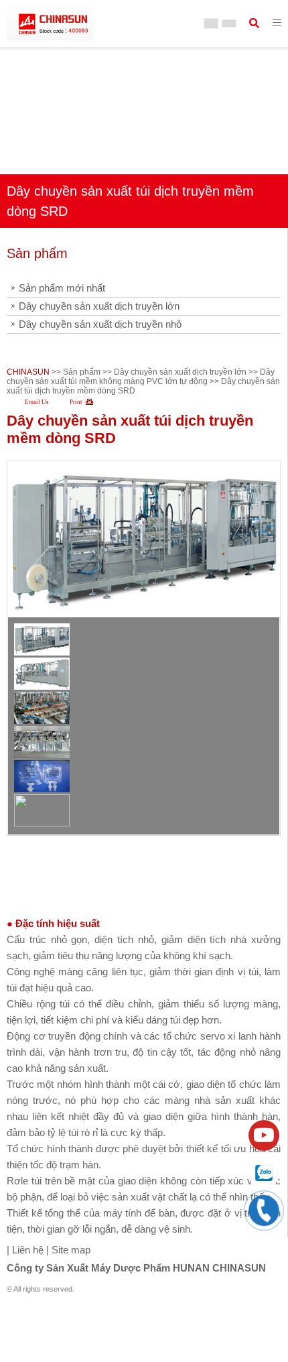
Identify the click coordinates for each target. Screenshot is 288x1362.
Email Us (37, 402)
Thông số (140, 863)
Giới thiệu (141, 845)
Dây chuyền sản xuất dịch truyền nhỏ (100, 324)
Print (76, 402)
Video (132, 898)
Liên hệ (26, 1249)
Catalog (136, 880)
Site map (71, 1249)
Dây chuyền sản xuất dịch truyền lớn (99, 306)
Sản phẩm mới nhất (62, 288)
